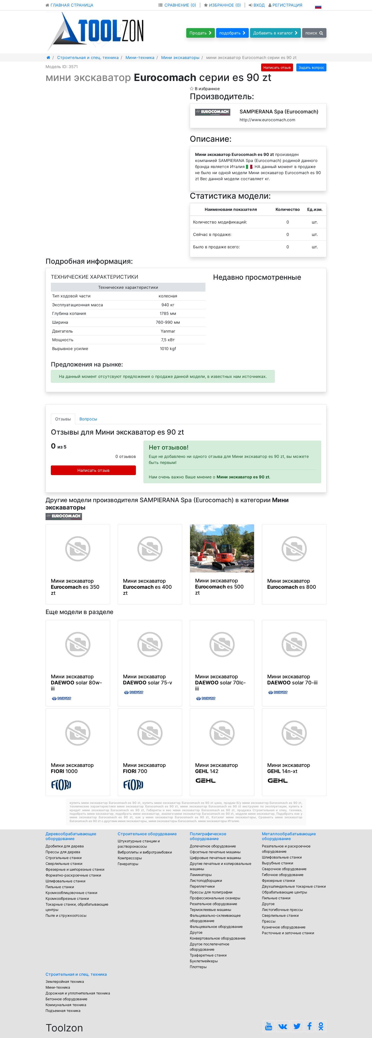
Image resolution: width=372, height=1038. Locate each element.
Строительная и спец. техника (76, 974)
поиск (311, 32)
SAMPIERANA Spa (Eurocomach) (279, 112)
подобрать (230, 32)
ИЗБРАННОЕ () (225, 5)
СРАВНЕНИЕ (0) (180, 5)
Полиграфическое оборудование (208, 836)
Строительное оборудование (147, 833)
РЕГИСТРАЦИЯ (286, 5)
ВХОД (259, 5)
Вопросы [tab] (88, 418)
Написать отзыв (277, 67)
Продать (198, 32)
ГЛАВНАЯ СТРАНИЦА (71, 5)
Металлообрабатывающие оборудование (289, 836)
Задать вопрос (311, 67)
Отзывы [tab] (63, 418)
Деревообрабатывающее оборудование (71, 836)
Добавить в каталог (273, 32)
